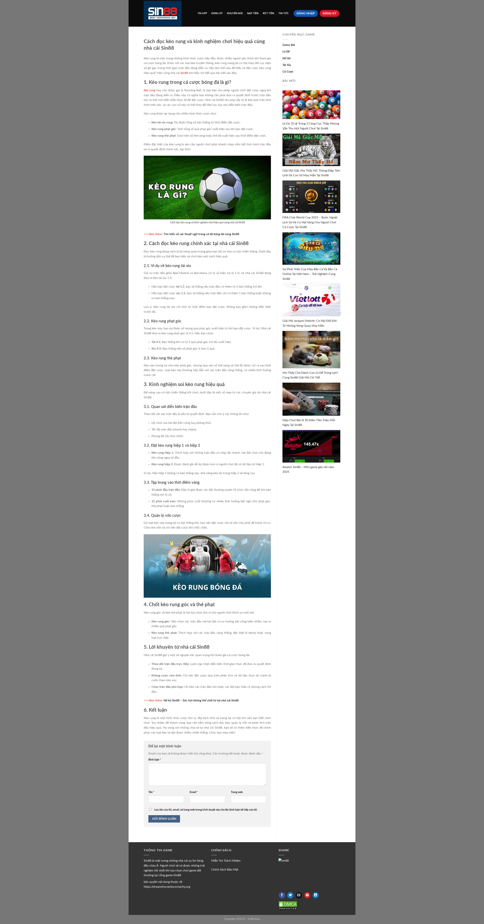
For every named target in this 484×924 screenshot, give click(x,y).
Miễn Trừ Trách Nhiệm (225, 860)
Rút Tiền (268, 13)
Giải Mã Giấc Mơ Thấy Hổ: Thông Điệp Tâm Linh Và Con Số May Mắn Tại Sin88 (311, 173)
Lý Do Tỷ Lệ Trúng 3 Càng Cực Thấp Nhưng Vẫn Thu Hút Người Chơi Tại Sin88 (310, 126)
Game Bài (288, 44)
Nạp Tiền (253, 13)
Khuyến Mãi (235, 13)
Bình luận (154, 759)
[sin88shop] (163, 13)
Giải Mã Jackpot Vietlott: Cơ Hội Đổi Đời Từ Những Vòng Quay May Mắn (309, 323)
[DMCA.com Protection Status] (287, 905)
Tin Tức (283, 13)
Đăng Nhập (306, 13)
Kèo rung (149, 90)
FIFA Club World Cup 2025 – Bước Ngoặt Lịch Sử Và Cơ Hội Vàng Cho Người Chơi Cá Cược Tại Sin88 (309, 222)
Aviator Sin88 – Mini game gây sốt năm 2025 (308, 470)
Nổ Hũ (286, 58)
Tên (151, 792)
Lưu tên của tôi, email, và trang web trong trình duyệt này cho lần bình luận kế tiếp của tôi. (206, 809)
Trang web (237, 792)
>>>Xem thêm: (191, 234)
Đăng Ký (217, 13)
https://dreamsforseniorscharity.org (167, 886)
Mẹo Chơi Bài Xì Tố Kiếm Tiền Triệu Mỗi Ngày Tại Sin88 (308, 423)
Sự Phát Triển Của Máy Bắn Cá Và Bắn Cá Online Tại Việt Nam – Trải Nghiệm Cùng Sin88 (309, 274)
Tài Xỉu (286, 65)
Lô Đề (286, 51)
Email (194, 792)
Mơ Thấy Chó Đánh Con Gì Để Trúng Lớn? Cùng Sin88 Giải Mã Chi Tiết (310, 375)
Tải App (202, 13)
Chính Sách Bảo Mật (224, 869)
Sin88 (184, 72)
